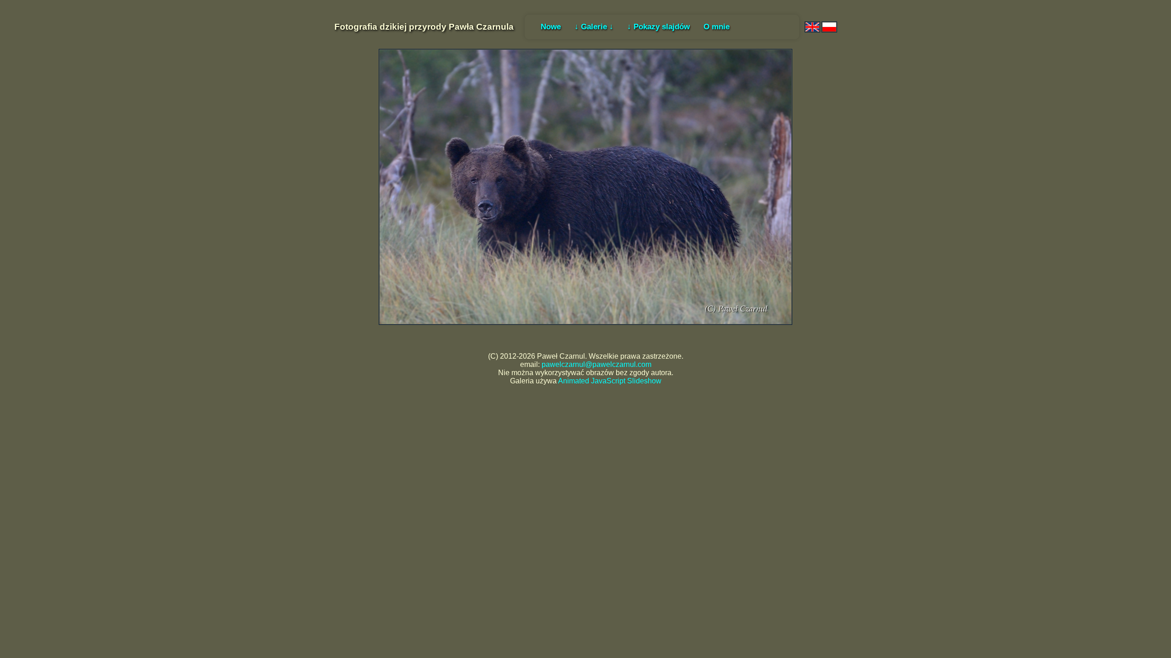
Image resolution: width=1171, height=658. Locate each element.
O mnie (717, 26)
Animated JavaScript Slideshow (609, 381)
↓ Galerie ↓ (594, 26)
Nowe (551, 26)
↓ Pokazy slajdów (658, 26)
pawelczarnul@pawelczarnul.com (596, 364)
